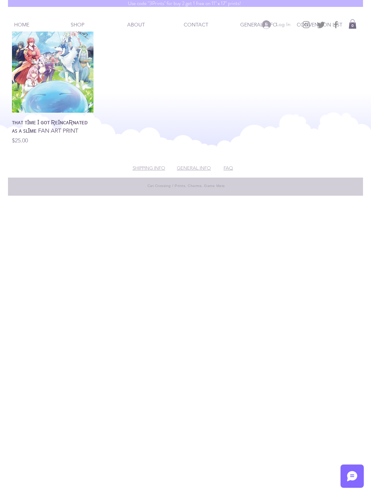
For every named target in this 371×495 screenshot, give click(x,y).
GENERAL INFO (194, 168)
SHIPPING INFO (149, 168)
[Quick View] (52, 72)
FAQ (228, 168)
